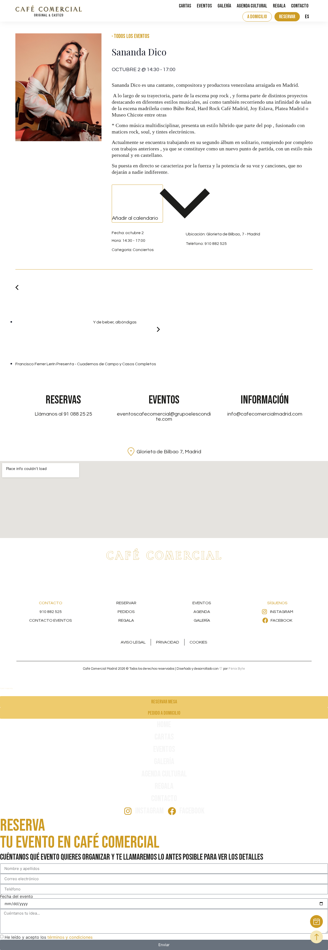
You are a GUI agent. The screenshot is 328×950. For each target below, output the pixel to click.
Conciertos (143, 250)
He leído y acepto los (49, 936)
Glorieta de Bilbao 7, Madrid (169, 451)
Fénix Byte (237, 668)
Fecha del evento (16, 896)
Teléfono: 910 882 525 (206, 244)
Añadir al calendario (135, 218)
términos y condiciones (70, 936)
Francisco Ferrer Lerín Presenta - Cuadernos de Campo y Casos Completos (86, 364)
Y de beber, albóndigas (114, 322)
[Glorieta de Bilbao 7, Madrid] (131, 451)
